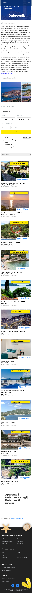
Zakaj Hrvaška (20, 544)
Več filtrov (26, 137)
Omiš (3, 552)
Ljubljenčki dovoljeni (11, 140)
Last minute (5, 539)
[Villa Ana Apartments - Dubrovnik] (16, 469)
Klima (7, 137)
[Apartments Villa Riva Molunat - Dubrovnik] (16, 290)
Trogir (3, 555)
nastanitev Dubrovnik (17, 518)
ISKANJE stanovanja (7, 544)
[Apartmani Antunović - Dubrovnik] (15, 230)
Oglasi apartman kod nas (8, 567)
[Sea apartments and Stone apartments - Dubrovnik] (16, 379)
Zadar (18, 552)
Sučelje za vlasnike (6, 570)
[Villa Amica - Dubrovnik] (16, 410)
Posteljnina (8, 144)
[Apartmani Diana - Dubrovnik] (15, 201)
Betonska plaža (10, 147)
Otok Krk (19, 555)
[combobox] (11, 111)
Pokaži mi (16, 132)
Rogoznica (4, 557)
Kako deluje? (20, 541)
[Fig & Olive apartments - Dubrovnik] (15, 260)
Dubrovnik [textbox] (6, 111)
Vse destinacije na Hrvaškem (22, 558)
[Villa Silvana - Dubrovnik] (16, 349)
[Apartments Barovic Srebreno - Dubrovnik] (15, 171)
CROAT (8, 6)
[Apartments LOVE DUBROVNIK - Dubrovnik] (16, 319)
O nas (18, 539)
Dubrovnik (16, 6)
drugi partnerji (5, 581)
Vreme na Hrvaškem (7, 541)
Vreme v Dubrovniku (7, 73)
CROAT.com (7, 3)
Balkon (7, 142)
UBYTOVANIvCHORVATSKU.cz (9, 579)
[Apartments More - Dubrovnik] (16, 440)
